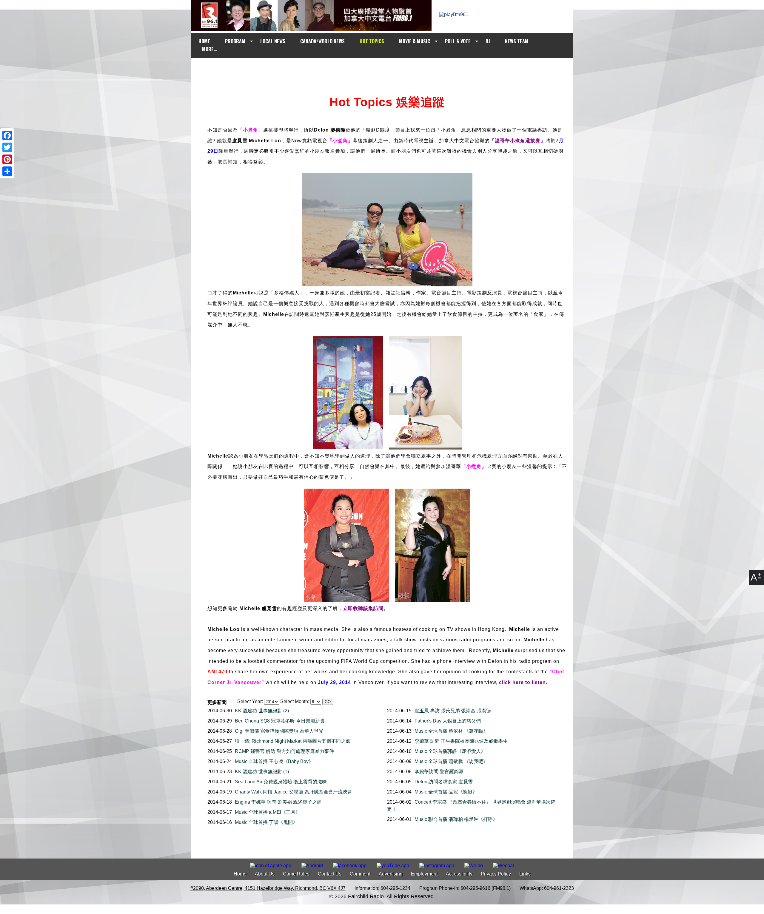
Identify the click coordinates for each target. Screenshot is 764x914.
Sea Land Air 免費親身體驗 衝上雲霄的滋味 (281, 781)
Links (525, 873)
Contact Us (329, 873)
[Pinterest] (7, 159)
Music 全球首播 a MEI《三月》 (267, 812)
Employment (424, 873)
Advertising (391, 873)
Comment (360, 873)
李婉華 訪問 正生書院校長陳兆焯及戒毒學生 (461, 741)
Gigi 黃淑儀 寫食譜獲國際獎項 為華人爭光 (279, 731)
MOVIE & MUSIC (414, 41)
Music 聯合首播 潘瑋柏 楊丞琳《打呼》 (456, 819)
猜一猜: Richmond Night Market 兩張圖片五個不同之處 (292, 741)
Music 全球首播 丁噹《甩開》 (266, 822)
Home (240, 873)
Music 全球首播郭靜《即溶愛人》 (450, 751)
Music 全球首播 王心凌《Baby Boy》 (274, 761)
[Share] (7, 171)
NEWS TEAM (517, 41)
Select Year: (250, 701)
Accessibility (459, 873)
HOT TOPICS (372, 41)
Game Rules (296, 873)
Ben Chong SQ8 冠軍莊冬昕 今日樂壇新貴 (280, 720)
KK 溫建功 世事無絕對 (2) (262, 710)
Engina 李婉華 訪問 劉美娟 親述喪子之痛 (278, 802)
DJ (488, 41)
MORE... (209, 49)
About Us (265, 873)
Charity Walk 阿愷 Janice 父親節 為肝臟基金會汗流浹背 (293, 791)
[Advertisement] (387, 69)
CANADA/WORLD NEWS (322, 41)
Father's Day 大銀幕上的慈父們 (448, 720)
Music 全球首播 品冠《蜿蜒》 (446, 791)
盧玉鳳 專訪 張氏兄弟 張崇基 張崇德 (453, 710)
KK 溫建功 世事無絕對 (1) (262, 771)
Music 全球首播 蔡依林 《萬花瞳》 (451, 731)
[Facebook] (7, 135)
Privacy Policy (496, 873)
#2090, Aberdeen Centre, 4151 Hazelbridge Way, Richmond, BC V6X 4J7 (268, 888)
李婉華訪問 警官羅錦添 (439, 771)
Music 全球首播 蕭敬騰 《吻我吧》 (451, 761)
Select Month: (294, 701)
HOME (204, 41)
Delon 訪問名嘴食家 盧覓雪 (444, 781)
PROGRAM (235, 41)
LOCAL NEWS (272, 41)
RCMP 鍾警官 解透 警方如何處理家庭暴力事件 (284, 751)
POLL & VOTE (458, 41)
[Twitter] (7, 147)
